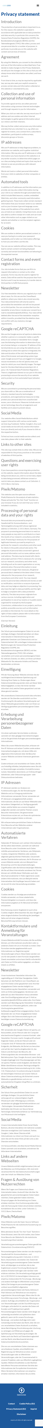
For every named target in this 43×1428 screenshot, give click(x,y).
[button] (38, 5)
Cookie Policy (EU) (27, 1404)
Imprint (34, 1409)
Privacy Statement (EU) (16, 1409)
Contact (11, 1404)
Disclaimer (21, 1414)
